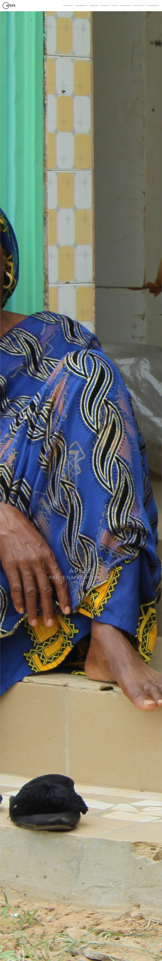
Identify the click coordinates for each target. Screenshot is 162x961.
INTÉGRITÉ (114, 5)
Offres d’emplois (139, 5)
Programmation (81, 5)
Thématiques (93, 5)
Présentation (68, 5)
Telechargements (152, 5)
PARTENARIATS (105, 5)
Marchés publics (125, 5)
